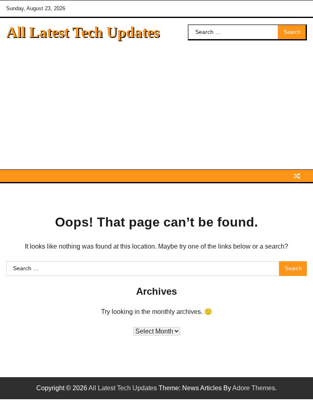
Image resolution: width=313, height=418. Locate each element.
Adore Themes (253, 388)
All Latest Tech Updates (82, 32)
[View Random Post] (297, 176)
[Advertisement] (156, 108)
